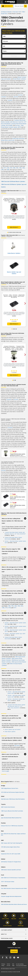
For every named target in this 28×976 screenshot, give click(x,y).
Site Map (13, 964)
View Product (14, 227)
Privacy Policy (3, 964)
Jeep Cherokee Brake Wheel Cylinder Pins (11, 817)
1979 (11, 168)
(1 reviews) (14, 372)
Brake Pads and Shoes (18, 138)
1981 (17, 168)
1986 (8, 169)
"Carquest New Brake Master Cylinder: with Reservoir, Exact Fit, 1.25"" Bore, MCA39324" (13, 121)
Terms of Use (8, 964)
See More (14, 219)
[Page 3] (10, 232)
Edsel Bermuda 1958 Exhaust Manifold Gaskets (13, 799)
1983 (23, 168)
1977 (4, 168)
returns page (5, 771)
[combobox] (20, 6)
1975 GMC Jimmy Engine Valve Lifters (10, 847)
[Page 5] (13, 232)
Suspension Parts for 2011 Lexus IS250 (10, 853)
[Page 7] (16, 232)
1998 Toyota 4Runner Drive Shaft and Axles (12, 811)
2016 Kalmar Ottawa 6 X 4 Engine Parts (11, 861)
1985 (2, 169)
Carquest (3, 96)
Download (14, 951)
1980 (14, 168)
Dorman (20, 95)
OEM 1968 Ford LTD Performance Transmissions (13, 877)
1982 (20, 168)
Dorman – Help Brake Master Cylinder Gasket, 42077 (17, 506)
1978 (7, 168)
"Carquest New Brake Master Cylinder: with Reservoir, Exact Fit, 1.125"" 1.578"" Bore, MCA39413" (17, 454)
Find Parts (14, 56)
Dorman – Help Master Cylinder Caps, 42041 (15, 633)
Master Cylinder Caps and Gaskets (13, 729)
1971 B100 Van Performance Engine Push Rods (12, 792)
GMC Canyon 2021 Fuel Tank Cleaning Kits (11, 843)
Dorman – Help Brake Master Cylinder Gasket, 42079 (17, 497)
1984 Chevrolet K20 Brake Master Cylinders (13, 181)
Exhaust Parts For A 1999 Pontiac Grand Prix (12, 825)
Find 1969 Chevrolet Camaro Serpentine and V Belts (14, 888)
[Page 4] (11, 232)
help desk (16, 745)
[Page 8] (17, 232)
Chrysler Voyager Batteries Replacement (11, 896)
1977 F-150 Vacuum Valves (7, 881)
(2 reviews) (14, 321)
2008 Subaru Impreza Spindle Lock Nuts (11, 869)
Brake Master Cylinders (19, 79)
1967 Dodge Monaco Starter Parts (9, 788)
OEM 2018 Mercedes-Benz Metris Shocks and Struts (14, 904)
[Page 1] (7, 232)
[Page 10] (20, 232)
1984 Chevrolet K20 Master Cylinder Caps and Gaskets (13, 186)
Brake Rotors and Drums (8, 140)
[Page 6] (14, 232)
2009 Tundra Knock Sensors (8, 807)
